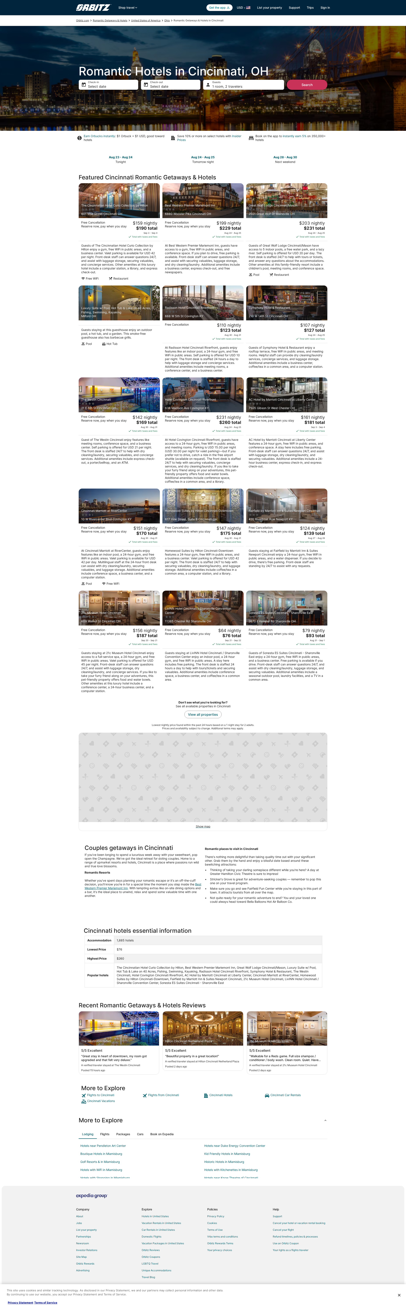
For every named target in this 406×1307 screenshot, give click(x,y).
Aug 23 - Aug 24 (120, 157)
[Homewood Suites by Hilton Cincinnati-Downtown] (203, 538)
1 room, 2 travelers (227, 86)
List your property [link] (86, 1229)
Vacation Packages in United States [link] (163, 1243)
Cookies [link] (212, 1223)
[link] (111, 1095)
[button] (203, 1120)
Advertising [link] (82, 1270)
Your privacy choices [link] (219, 1250)
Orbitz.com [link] (82, 20)
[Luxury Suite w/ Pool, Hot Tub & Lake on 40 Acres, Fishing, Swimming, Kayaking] (119, 330)
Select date (97, 86)
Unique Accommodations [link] (156, 1270)
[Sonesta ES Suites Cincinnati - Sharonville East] (286, 643)
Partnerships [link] (83, 1236)
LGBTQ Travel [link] (150, 1263)
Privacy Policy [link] (215, 1216)
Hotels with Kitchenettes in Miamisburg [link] (231, 1170)
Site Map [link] (81, 1256)
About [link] (79, 1216)
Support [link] (277, 1216)
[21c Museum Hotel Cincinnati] (119, 643)
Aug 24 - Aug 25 (203, 157)
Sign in (325, 7)
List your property (269, 7)
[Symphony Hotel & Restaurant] (286, 330)
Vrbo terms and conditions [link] (222, 1236)
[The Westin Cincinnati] (119, 431)
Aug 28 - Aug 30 (285, 157)
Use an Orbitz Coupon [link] (286, 1243)
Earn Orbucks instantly (99, 136)
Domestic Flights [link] (151, 1236)
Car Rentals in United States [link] (158, 1229)
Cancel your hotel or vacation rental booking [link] (299, 1223)
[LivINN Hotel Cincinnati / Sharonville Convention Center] (203, 643)
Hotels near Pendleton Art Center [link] (103, 1145)
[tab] (88, 1134)
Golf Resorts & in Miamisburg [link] (100, 1162)
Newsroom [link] (82, 1243)
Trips (310, 7)
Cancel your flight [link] (283, 1229)
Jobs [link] (79, 1223)
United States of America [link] (145, 20)
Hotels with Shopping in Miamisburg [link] (105, 1178)
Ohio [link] (167, 20)
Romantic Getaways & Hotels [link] (110, 20)
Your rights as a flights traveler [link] (290, 1250)
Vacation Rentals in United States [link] (161, 1223)
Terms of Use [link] (215, 1229)
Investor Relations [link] (86, 1250)
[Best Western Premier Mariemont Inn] (203, 233)
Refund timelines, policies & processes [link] (295, 1236)
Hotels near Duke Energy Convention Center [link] (234, 1145)
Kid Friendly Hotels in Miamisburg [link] (227, 1153)
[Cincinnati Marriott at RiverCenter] (119, 538)
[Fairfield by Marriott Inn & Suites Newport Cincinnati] (286, 538)
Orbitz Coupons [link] (151, 1256)
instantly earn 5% (294, 136)
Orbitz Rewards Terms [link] (220, 1243)
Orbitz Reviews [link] (151, 1250)
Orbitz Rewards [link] (85, 1263)
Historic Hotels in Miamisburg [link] (224, 1162)
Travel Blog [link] (148, 1277)
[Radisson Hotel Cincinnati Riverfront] (203, 330)
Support (294, 7)
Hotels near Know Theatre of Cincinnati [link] (231, 1178)
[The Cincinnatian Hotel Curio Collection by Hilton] (119, 233)
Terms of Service (45, 1302)
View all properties (203, 714)
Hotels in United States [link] (155, 1216)
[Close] (399, 1295)
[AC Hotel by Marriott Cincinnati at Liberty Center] (286, 431)
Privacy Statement (20, 1302)
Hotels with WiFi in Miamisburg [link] (101, 1170)
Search (307, 85)
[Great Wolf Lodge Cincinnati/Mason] (286, 233)
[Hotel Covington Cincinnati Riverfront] (203, 431)
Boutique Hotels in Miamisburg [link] (101, 1153)
